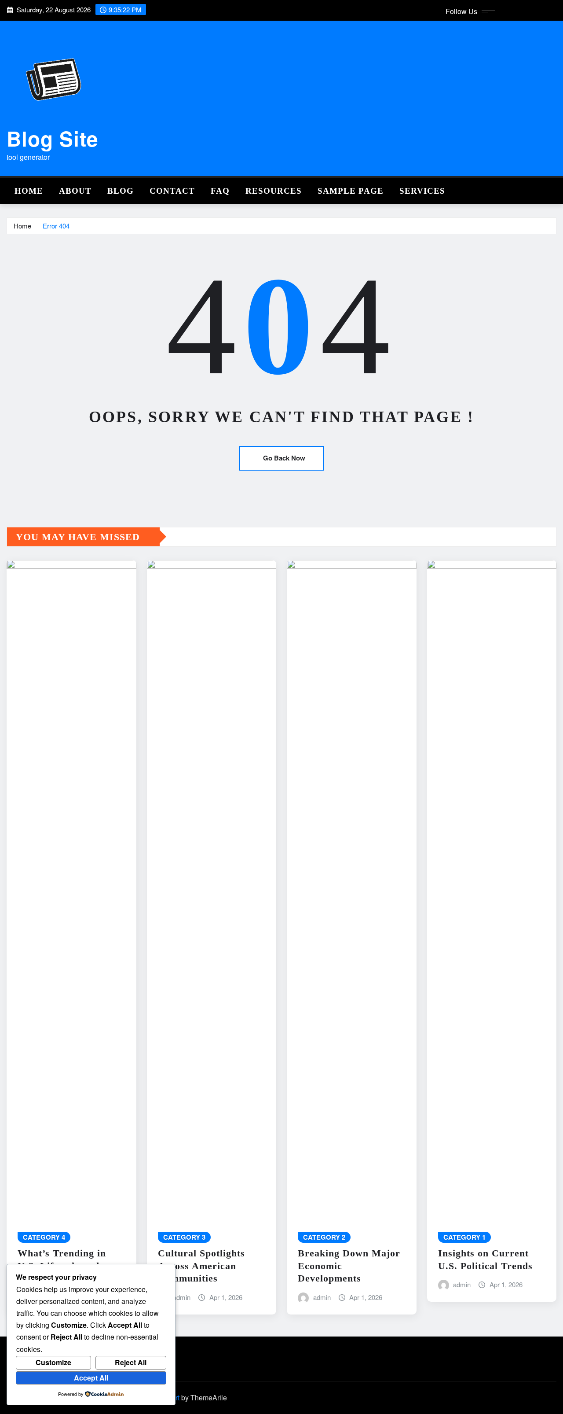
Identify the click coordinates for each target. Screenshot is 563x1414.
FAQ (220, 190)
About (75, 190)
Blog (120, 190)
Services (422, 190)
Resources (273, 190)
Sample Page (351, 190)
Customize (53, 1362)
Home (29, 190)
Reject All (130, 1362)
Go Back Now (284, 458)
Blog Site (53, 138)
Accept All (91, 1378)
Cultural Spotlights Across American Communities (201, 1266)
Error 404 (56, 225)
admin (181, 1297)
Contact (172, 190)
